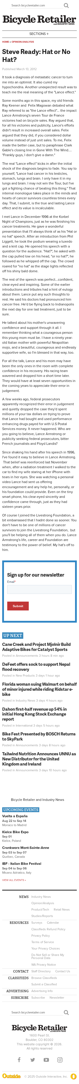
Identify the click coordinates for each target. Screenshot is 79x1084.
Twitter (32, 1060)
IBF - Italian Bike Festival (21, 863)
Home (5, 41)
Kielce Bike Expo (15, 832)
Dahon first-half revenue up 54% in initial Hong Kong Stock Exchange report (34, 714)
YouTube (46, 1060)
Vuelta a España (15, 816)
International (24, 725)
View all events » (14, 880)
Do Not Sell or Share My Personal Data (47, 956)
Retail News (62, 909)
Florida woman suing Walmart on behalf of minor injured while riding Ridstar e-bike (39, 689)
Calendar (53, 923)
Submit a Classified (44, 984)
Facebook (19, 1060)
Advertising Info (42, 991)
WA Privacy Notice (43, 965)
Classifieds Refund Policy (48, 929)
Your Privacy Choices (45, 948)
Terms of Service (42, 942)
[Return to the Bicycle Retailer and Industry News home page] (39, 24)
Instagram (60, 1060)
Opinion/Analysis (23, 41)
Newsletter (57, 998)
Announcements (27, 656)
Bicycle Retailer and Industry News (37, 800)
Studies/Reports (42, 916)
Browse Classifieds (44, 978)
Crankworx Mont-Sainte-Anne (25, 848)
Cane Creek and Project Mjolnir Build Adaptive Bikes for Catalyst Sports (36, 646)
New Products (25, 675)
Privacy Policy (40, 936)
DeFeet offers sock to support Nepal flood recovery (36, 666)
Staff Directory (41, 971)
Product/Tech (40, 909)
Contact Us (62, 971)
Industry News (25, 700)
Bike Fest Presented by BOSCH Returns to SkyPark (39, 736)
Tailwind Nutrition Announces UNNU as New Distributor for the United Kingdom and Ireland (39, 759)
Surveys (36, 923)
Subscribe (38, 998)
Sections (39, 33)
